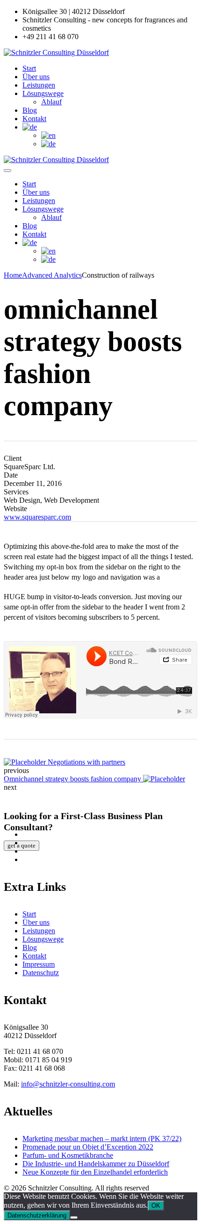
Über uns (36, 77)
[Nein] (74, 1217)
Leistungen (38, 85)
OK (155, 1205)
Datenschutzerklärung (36, 1215)
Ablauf (51, 102)
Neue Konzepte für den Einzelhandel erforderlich (95, 1172)
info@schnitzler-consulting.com (68, 1084)
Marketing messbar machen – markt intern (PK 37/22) (101, 1138)
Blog (29, 110)
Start (29, 68)
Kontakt (34, 119)
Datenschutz (40, 973)
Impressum (38, 964)
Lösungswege (43, 93)
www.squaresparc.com (37, 517)
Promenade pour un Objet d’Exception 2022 (87, 1147)
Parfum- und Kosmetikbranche (67, 1155)
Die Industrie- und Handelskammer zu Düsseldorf (95, 1164)
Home (13, 275)
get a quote (21, 845)
